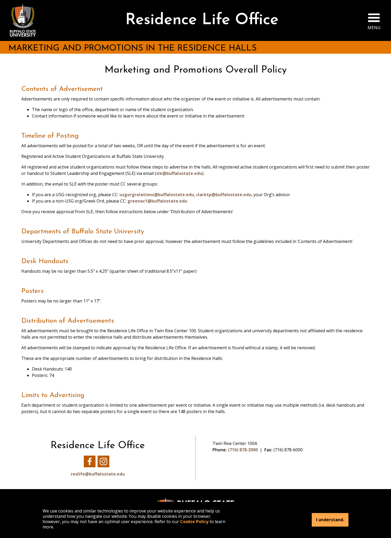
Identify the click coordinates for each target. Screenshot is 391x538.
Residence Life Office (201, 20)
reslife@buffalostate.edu (98, 474)
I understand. (330, 520)
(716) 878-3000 (243, 450)
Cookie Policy (194, 521)
